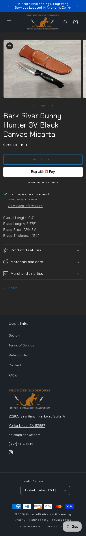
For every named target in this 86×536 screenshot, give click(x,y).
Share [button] (12, 288)
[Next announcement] (78, 6)
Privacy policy (61, 519)
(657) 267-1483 (21, 444)
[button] (9, 22)
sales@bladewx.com (24, 435)
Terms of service (29, 526)
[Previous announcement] (8, 6)
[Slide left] (33, 106)
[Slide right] (53, 106)
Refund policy (19, 355)
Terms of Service (21, 345)
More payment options (43, 182)
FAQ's (13, 375)
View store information (25, 206)
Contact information (58, 526)
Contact (15, 365)
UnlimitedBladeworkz (40, 514)
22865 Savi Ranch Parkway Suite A (37, 416)
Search (14, 335)
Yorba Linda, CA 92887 (27, 425)
